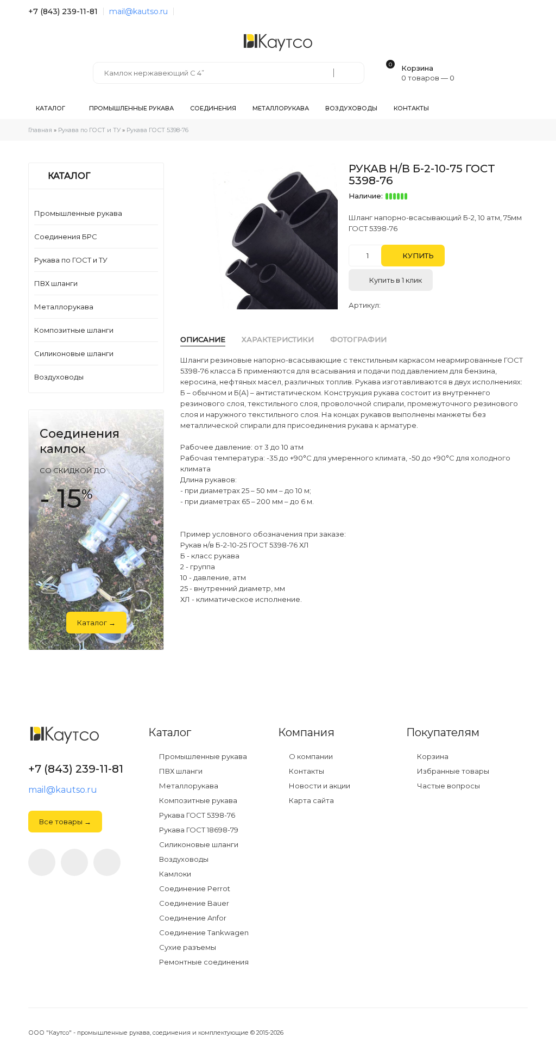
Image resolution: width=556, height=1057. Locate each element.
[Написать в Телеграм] (182, 11)
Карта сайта (310, 800)
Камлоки (174, 874)
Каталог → (96, 622)
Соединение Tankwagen (203, 932)
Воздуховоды (59, 376)
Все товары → (65, 821)
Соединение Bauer (193, 903)
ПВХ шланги (56, 283)
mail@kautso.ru (138, 11)
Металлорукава (63, 306)
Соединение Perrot (193, 888)
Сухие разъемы (186, 947)
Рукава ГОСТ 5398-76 (196, 815)
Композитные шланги (73, 330)
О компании (310, 756)
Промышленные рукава (78, 213)
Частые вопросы (447, 785)
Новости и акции (318, 785)
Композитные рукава (197, 800)
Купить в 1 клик (395, 280)
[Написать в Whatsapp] (74, 862)
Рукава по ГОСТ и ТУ (71, 260)
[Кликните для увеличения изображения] (264, 236)
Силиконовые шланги (73, 353)
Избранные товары (452, 771)
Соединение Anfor (191, 918)
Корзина (431, 756)
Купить (417, 255)
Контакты (305, 771)
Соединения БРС (65, 236)
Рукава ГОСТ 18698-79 (197, 830)
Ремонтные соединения (203, 962)
